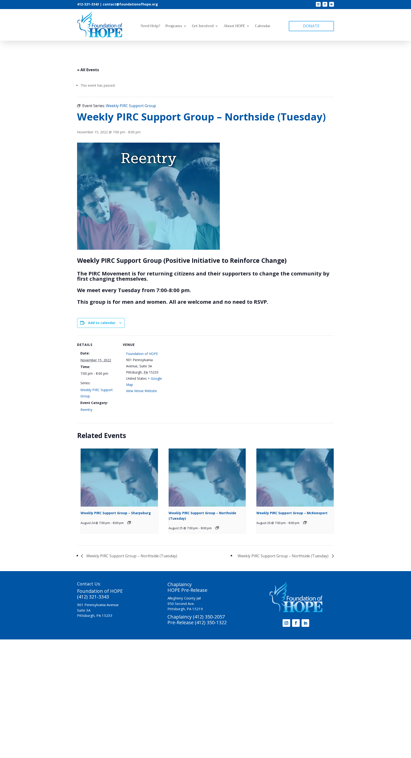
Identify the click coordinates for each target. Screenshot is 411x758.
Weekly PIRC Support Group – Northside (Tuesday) (131, 556)
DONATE (311, 26)
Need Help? (150, 26)
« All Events (88, 69)
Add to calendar (101, 322)
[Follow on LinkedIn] (331, 4)
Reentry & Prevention (195, 667)
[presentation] (119, 478)
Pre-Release (135, 667)
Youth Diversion (229, 667)
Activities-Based (161, 667)
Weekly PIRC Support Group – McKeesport (292, 513)
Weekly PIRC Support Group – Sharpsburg (116, 513)
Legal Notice (272, 730)
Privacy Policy (246, 730)
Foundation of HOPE (142, 353)
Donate (161, 674)
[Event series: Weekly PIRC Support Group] (129, 522)
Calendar (262, 26)
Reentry (86, 409)
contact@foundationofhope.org (130, 4)
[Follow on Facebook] (325, 4)
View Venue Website (141, 391)
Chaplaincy (112, 667)
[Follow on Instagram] (318, 4)
